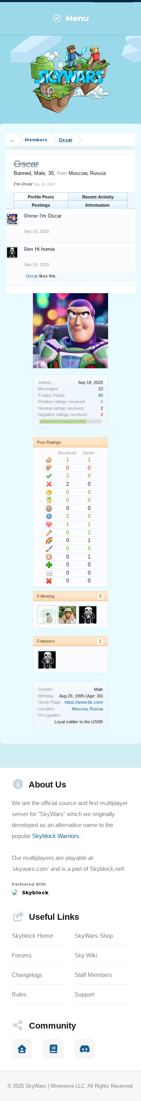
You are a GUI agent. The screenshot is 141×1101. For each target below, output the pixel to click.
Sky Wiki (85, 955)
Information (97, 205)
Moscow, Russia (87, 708)
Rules (19, 994)
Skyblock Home (32, 935)
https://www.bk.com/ (84, 702)
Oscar (32, 276)
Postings (41, 205)
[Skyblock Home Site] (22, 1049)
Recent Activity (98, 197)
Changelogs (27, 974)
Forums (22, 955)
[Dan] (87, 614)
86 (100, 395)
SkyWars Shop (93, 935)
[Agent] (46, 614)
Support (84, 994)
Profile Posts (41, 197)
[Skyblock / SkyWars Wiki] (53, 1049)
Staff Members (93, 974)
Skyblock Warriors (55, 836)
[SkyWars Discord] (84, 1049)
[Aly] (67, 614)
